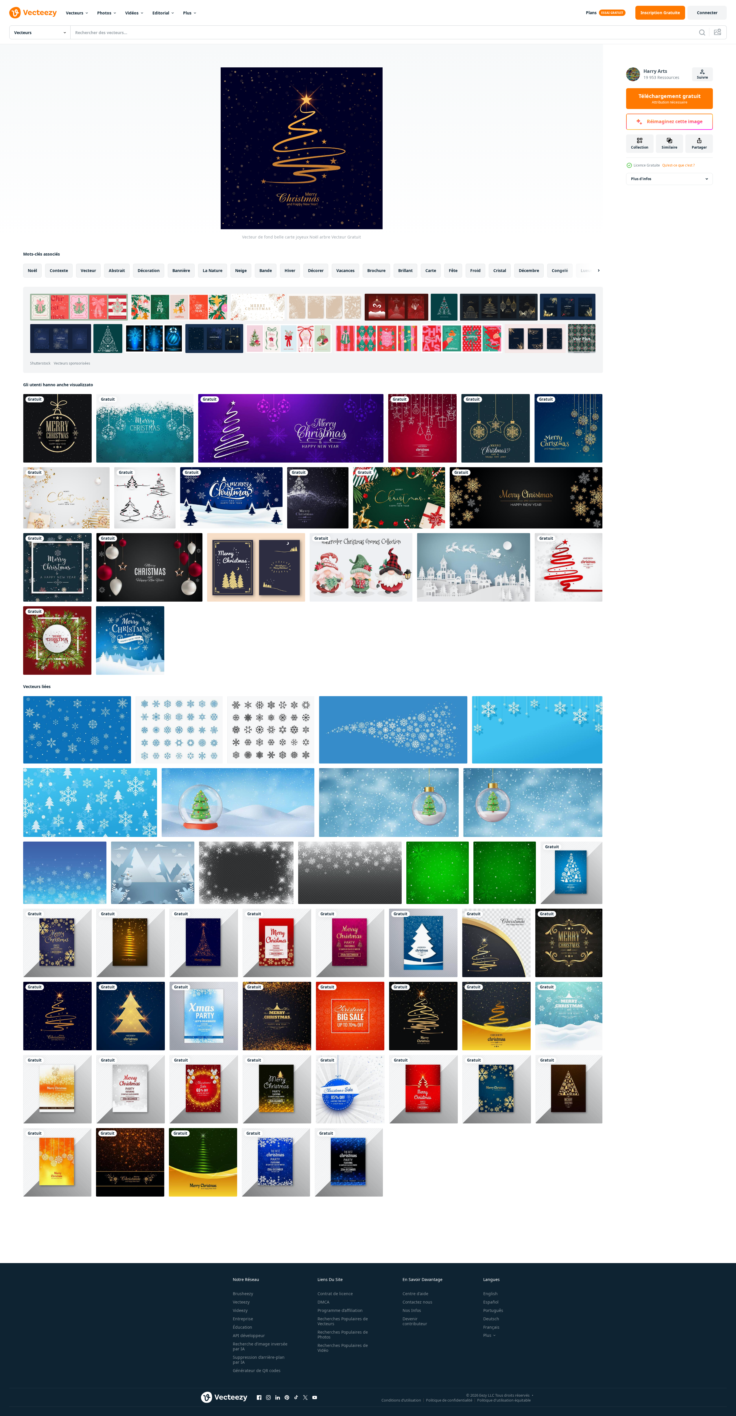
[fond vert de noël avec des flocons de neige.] (437, 873)
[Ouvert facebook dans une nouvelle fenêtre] (259, 1397)
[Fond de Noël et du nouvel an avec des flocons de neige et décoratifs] (57, 567)
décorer (316, 270)
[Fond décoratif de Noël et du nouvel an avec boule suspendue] (144, 428)
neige (241, 270)
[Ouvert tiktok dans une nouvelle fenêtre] (296, 1397)
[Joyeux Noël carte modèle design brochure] (496, 1089)
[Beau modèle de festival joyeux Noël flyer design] (277, 943)
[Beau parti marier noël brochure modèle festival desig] (57, 1089)
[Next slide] (593, 271)
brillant (405, 270)
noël (32, 270)
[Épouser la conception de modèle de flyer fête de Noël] (276, 1162)
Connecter (707, 12)
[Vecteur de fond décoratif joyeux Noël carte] (568, 943)
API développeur (249, 1335)
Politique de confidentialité (449, 1400)
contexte (59, 270)
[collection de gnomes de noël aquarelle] (361, 567)
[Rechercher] (702, 32)
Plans (591, 12)
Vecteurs (74, 13)
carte (430, 270)
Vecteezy (241, 1302)
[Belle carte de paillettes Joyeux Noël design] (277, 1016)
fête (453, 270)
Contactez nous (417, 1302)
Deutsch (491, 1318)
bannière (181, 270)
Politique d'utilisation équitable (504, 1400)
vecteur (88, 270)
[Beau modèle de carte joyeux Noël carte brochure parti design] (571, 873)
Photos (104, 13)
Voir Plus (582, 338)
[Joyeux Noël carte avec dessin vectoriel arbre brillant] (423, 1016)
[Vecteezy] (33, 13)
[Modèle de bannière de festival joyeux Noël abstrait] (290, 428)
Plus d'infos (641, 178)
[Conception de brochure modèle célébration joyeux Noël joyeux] (57, 943)
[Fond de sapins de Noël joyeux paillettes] (203, 1162)
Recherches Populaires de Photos (343, 1334)
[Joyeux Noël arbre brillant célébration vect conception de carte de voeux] (130, 1016)
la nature (212, 270)
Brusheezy (243, 1293)
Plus (187, 13)
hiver (290, 270)
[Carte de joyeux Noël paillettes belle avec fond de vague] (496, 1016)
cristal (499, 270)
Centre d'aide (415, 1293)
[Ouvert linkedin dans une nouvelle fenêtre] (277, 1397)
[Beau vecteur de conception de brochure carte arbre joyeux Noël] (423, 943)
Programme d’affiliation (340, 1310)
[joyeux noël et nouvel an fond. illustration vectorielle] (149, 567)
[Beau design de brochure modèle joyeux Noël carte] (277, 1089)
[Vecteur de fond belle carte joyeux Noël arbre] (57, 1016)
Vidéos (132, 13)
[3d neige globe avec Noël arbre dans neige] (238, 802)
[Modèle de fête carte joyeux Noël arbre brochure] (350, 943)
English (490, 1293)
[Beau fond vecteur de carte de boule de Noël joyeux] (350, 1089)
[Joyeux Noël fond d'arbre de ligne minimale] (568, 567)
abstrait (117, 270)
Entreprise (243, 1318)
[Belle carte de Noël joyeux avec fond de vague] (496, 943)
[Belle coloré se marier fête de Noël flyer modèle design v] (130, 943)
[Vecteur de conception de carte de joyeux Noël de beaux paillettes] (568, 1016)
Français (491, 1327)
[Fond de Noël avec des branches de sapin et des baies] (57, 640)
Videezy (240, 1310)
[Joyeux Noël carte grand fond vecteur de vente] (350, 1016)
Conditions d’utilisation (401, 1400)
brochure (376, 270)
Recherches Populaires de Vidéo (343, 1348)
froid (475, 270)
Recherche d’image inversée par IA (260, 1346)
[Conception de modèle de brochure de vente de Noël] (203, 1089)
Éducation (242, 1327)
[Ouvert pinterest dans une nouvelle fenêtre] (287, 1397)
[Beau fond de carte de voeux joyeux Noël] (422, 428)
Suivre (702, 77)
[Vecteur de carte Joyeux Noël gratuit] (256, 567)
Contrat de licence (335, 1293)
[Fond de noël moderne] (57, 428)
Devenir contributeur (415, 1321)
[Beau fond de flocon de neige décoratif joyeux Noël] (568, 428)
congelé (560, 270)
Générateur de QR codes (257, 1370)
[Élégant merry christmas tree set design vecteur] (145, 497)
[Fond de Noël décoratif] (495, 428)
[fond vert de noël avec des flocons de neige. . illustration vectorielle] (504, 873)
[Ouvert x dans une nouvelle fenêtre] (305, 1397)
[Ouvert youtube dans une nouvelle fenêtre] (314, 1397)
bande (265, 270)
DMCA (323, 1302)
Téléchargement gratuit (670, 99)
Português (493, 1310)
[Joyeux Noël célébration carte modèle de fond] (130, 1089)
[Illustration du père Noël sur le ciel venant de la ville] (473, 567)
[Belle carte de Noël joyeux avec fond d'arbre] (317, 497)
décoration (149, 270)
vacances (345, 270)
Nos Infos (412, 1310)
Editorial (160, 13)
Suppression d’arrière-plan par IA (259, 1359)
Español (491, 1302)
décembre (529, 270)
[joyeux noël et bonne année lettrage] (130, 640)
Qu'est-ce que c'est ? (678, 165)
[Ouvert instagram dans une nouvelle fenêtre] (268, 1397)
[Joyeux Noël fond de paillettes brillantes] (130, 1162)
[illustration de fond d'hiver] (152, 873)
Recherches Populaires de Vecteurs (343, 1321)
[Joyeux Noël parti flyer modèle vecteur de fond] (203, 1016)
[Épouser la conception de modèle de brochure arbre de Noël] (203, 943)
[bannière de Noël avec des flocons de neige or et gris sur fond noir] (526, 497)
